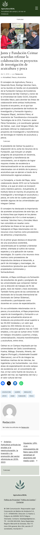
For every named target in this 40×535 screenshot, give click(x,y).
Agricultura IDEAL (8, 9)
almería (17, 392)
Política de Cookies (28, 500)
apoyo (4, 396)
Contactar (20, 502)
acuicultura (6, 392)
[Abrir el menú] (36, 8)
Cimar (12, 396)
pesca (31, 396)
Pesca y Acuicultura (19, 77)
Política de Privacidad (12, 500)
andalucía (27, 392)
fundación (21, 396)
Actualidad (7, 77)
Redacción (19, 74)
